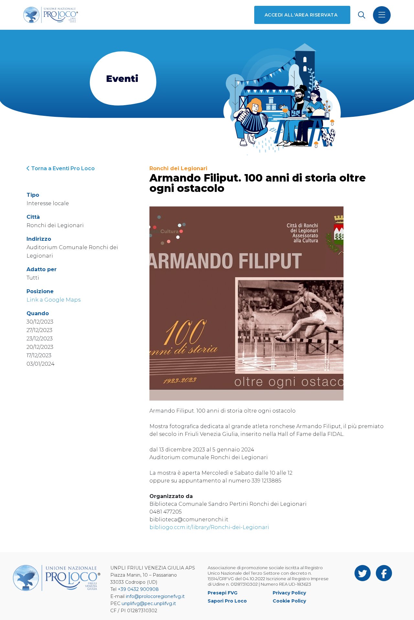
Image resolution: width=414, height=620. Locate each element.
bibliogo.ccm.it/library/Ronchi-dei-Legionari (209, 527)
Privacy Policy (289, 593)
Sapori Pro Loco (227, 601)
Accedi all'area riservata (301, 15)
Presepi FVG (222, 593)
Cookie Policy (289, 601)
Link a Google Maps (54, 300)
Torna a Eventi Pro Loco (62, 168)
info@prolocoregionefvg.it (155, 596)
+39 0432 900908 (138, 589)
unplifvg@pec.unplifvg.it (149, 603)
